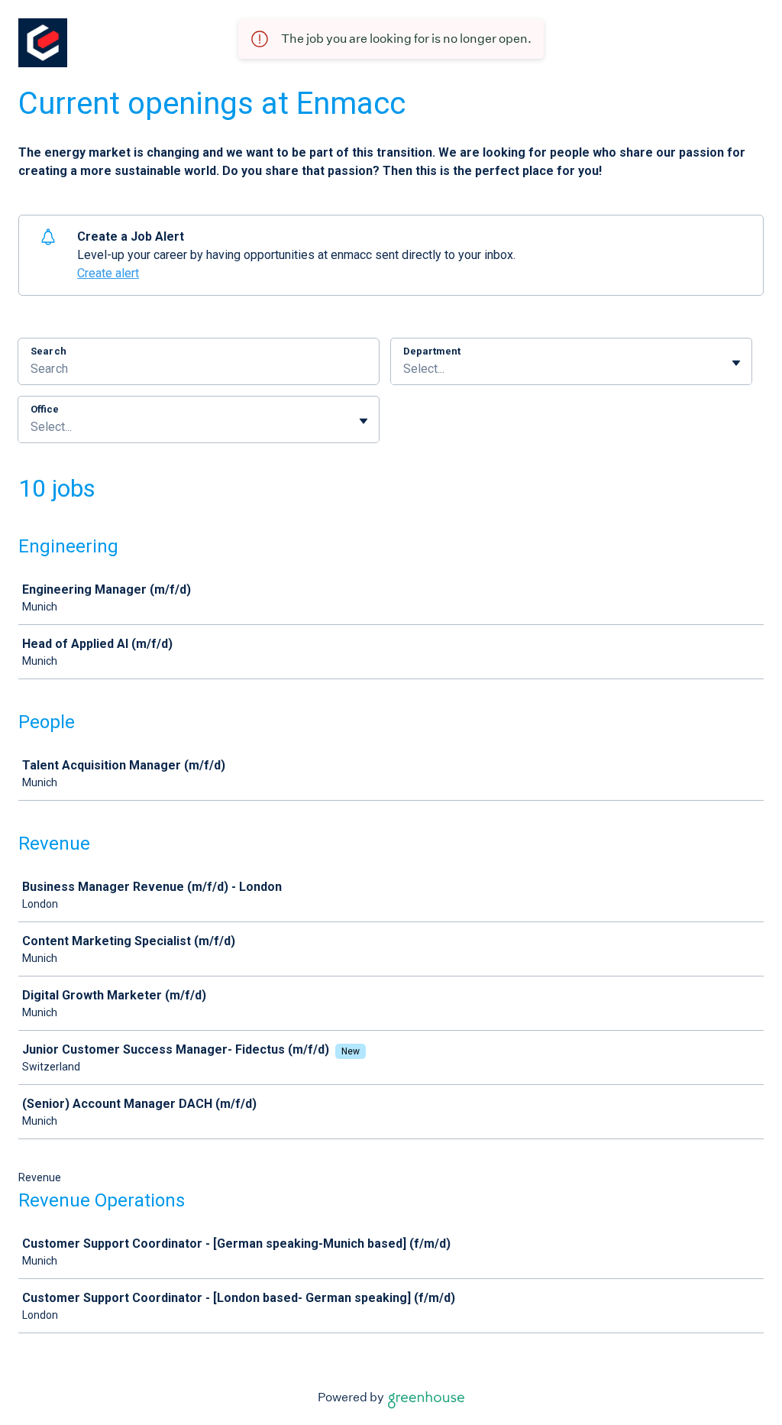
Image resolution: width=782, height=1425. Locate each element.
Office (45, 409)
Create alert (108, 273)
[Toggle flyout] (736, 363)
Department (431, 351)
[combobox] (404, 369)
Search (48, 351)
